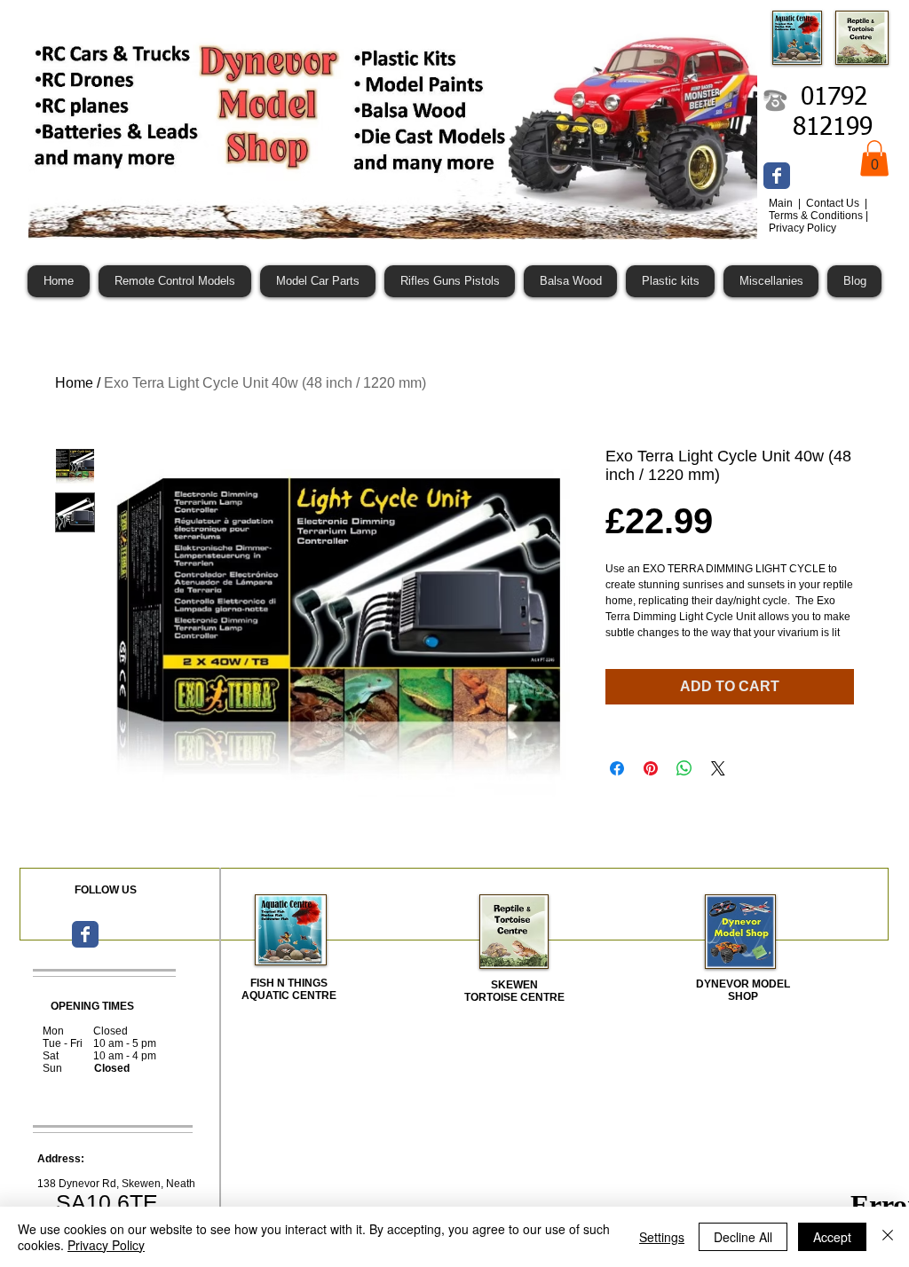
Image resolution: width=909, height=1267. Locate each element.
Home (74, 382)
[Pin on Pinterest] (650, 768)
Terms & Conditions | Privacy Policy (818, 221)
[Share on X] (718, 768)
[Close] (887, 1237)
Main (782, 203)
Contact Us (834, 203)
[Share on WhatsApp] (684, 768)
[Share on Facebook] (617, 768)
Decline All (743, 1237)
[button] (874, 158)
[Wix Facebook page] (776, 175)
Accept (832, 1237)
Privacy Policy (106, 1245)
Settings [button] (661, 1237)
